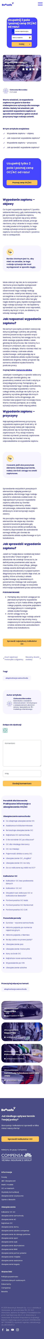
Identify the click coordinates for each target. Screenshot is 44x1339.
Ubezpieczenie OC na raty (18, 863)
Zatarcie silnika (24, 370)
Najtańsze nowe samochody (19, 958)
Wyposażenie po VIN (15, 963)
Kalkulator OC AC (14, 888)
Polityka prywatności (9, 1276)
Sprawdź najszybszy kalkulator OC (22, 642)
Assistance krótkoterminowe (19, 825)
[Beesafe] (7, 4)
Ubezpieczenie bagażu (10, 1264)
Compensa (6, 1288)
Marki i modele (7, 1184)
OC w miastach (7, 1188)
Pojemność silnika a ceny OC (19, 853)
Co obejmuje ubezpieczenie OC (20, 821)
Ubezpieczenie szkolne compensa (15, 1230)
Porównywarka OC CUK (16, 909)
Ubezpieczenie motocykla (18, 949)
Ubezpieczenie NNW (9, 1249)
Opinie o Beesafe (8, 1199)
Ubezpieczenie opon (9, 1238)
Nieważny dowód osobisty (32, 658)
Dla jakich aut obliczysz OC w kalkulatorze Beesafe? (19, 894)
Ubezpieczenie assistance (12, 1260)
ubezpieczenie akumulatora (12, 1245)
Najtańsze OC (7, 1223)
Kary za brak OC (13, 953)
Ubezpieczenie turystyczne (12, 1196)
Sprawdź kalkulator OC (20, 1139)
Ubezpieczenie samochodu (12, 1216)
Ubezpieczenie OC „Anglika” (18, 858)
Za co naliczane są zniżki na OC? (20, 867)
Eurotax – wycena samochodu (20, 922)
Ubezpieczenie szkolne (16, 967)
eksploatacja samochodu (17, 678)
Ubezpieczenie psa (14, 944)
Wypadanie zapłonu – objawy (20, 133)
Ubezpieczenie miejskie (10, 1257)
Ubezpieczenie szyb (9, 1242)
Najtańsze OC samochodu (18, 835)
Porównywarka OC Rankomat (19, 905)
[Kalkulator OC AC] (22, 33)
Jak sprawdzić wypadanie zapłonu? (23, 147)
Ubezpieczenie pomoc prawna (13, 1253)
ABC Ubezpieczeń (8, 1181)
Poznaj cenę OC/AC (22, 182)
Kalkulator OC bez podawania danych (19, 882)
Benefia (4, 1291)
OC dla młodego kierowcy (18, 844)
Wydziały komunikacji (10, 1192)
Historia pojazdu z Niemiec (18, 935)
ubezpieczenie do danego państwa (15, 1234)
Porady (4, 1177)
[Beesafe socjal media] (2, 1330)
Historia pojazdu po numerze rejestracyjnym (19, 929)
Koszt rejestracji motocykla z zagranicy (14, 658)
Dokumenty (6, 1284)
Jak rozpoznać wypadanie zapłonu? (23, 138)
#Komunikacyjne (11, 60)
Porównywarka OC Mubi (17, 900)
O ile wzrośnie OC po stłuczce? (20, 839)
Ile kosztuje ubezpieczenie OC (19, 830)
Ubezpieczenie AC (8, 1219)
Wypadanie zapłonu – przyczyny (22, 142)
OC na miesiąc (12, 849)
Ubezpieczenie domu (10, 1227)
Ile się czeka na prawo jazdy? (19, 939)
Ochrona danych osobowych (13, 1280)
